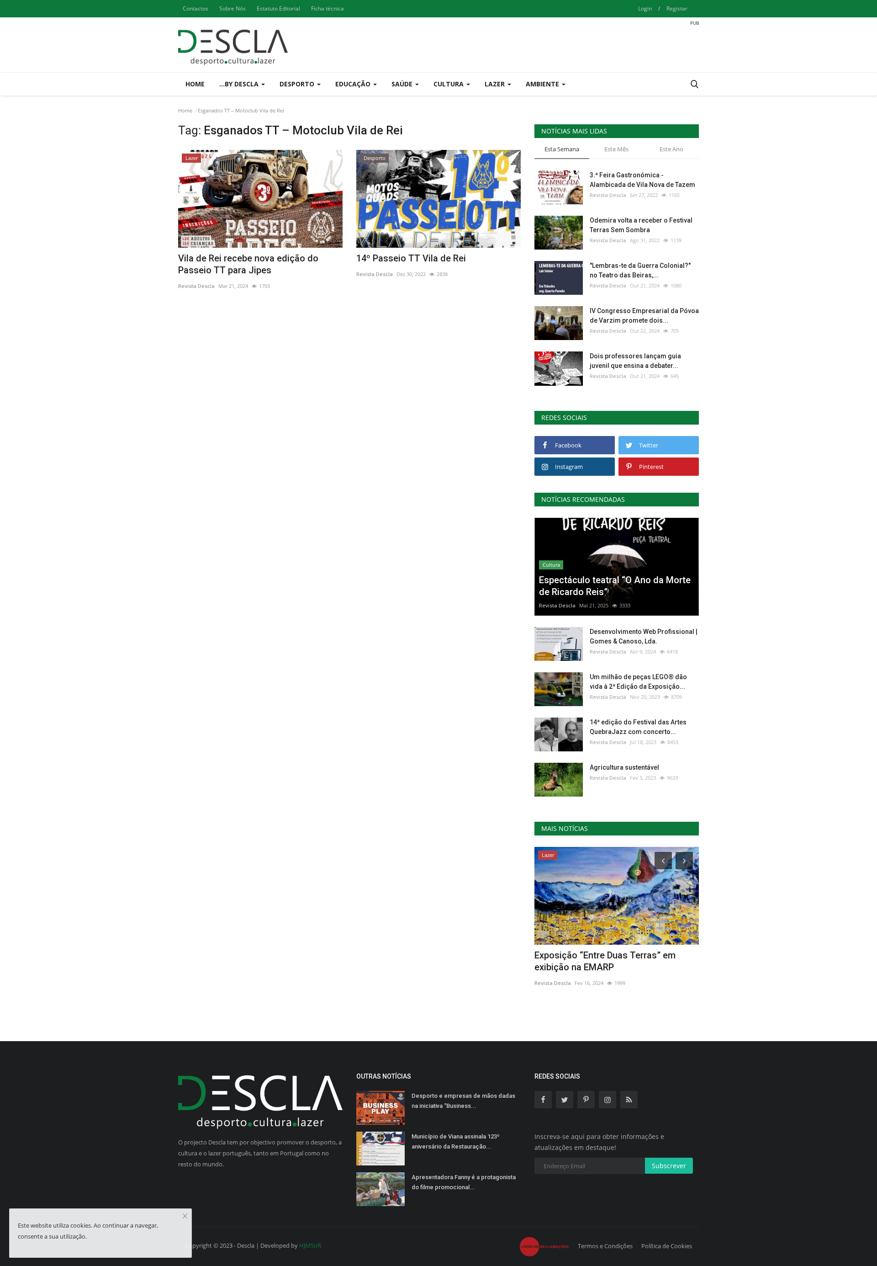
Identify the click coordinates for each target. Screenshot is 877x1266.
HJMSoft (310, 1245)
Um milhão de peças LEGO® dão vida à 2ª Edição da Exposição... (638, 681)
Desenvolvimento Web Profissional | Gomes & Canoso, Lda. (643, 636)
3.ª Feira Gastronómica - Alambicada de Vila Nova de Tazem (642, 179)
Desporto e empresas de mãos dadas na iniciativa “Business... (463, 1100)
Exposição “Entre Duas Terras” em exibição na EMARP (605, 961)
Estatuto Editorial (278, 8)
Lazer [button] (496, 84)
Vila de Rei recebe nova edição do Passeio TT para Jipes (248, 264)
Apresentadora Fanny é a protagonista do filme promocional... (464, 1182)
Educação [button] (353, 84)
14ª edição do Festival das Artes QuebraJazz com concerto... (638, 726)
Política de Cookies (666, 1246)
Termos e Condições (605, 1246)
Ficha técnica (327, 8)
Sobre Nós (232, 8)
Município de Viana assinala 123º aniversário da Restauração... (456, 1141)
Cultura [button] (449, 84)
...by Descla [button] (239, 84)
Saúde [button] (402, 84)
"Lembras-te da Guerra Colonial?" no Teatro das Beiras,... (640, 270)
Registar (676, 8)
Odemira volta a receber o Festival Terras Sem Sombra (641, 225)
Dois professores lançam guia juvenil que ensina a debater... (635, 360)
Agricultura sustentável (624, 767)
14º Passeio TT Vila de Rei (411, 258)
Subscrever (669, 1165)
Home (195, 84)
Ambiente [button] (543, 84)
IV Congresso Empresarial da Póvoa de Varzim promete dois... (644, 315)
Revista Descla (196, 285)
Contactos (195, 8)
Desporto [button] (298, 84)
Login (645, 8)
